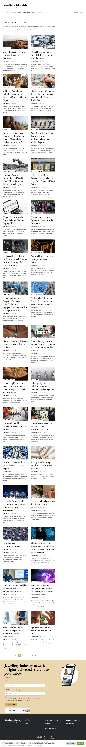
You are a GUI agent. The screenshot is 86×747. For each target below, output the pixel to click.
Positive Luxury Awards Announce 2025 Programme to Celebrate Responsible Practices (43, 346)
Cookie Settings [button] (71, 743)
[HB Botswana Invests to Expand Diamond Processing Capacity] (43, 413)
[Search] (72, 13)
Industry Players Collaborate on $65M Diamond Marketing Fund (42, 386)
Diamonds (7, 48)
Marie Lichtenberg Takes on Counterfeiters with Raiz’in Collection (15, 344)
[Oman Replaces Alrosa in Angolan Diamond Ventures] (15, 42)
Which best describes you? (14, 690)
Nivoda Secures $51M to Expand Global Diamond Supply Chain (14, 220)
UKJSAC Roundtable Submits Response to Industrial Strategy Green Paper (14, 96)
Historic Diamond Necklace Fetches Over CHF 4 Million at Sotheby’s (15, 588)
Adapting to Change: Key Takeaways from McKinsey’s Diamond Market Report (42, 138)
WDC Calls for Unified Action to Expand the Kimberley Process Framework (13, 632)
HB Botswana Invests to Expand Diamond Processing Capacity (41, 426)
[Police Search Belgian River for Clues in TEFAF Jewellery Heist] (43, 491)
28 (32, 655)
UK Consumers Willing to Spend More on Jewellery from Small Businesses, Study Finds (42, 96)
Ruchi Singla (7, 61)
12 (22, 655)
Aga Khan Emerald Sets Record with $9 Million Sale (41, 630)
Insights (20, 12)
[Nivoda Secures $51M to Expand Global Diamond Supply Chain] (15, 207)
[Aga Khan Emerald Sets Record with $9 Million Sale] (43, 618)
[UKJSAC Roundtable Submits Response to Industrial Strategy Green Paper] (15, 81)
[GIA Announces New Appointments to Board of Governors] (43, 207)
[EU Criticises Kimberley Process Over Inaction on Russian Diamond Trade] (43, 288)
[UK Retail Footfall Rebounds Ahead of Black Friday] (15, 413)
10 (15, 655)
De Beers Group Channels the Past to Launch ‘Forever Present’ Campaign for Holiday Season (15, 261)
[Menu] (3, 12)
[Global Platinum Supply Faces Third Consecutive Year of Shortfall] (43, 42)
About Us (39, 12)
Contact (46, 12)
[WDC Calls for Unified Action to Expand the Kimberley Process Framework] (15, 618)
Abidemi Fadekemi (36, 432)
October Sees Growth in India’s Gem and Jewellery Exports (14, 465)
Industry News (36, 48)
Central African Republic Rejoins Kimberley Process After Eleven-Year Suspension (15, 506)
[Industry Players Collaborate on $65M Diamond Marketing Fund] (43, 373)
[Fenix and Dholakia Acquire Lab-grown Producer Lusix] (15, 534)
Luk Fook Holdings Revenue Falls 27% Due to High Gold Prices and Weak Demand (43, 180)
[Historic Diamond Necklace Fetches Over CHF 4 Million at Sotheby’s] (15, 576)
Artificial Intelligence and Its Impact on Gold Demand (42, 259)
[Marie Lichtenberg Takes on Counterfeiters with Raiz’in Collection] (15, 331)
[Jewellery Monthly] (15, 6)
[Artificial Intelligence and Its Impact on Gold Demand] (43, 246)
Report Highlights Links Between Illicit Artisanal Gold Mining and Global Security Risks (14, 388)
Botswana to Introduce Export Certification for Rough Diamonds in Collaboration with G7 (13, 138)
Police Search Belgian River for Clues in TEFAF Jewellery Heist (43, 504)
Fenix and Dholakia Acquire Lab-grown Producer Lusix (11, 546)
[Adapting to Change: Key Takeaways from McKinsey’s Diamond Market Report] (43, 123)
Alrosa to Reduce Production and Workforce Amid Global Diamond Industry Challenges (15, 180)
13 (26, 655)
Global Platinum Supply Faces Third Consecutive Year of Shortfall (41, 55)
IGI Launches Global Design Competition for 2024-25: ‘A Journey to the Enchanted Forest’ (42, 590)
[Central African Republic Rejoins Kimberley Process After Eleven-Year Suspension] (15, 491)
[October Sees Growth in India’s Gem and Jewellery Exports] (15, 452)
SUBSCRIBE (11, 704)
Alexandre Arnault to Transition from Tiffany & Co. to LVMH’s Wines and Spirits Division (42, 548)
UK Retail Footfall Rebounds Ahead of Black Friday (14, 426)
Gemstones (35, 623)
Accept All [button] (80, 743)
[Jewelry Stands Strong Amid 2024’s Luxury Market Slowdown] (43, 452)
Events (14, 12)
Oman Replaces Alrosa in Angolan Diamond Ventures (14, 55)
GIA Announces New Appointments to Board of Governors (42, 220)
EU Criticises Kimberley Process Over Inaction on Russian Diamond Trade (42, 301)
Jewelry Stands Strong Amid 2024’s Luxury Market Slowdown (43, 465)
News (8, 12)
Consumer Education (29, 12)
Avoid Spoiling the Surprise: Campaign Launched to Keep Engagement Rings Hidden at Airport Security (15, 304)
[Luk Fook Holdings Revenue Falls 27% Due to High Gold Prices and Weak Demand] (43, 165)
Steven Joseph (7, 471)
